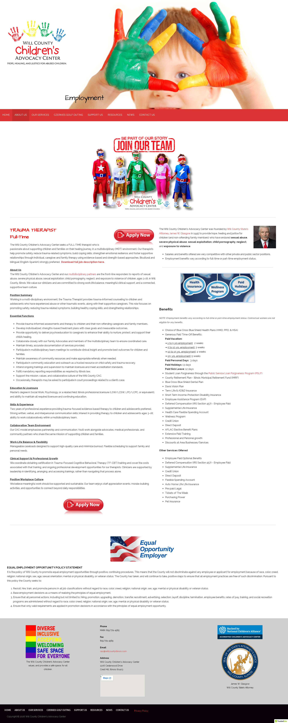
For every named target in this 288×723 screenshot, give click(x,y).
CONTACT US (147, 114)
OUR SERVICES (40, 114)
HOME (6, 114)
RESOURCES (115, 114)
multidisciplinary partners (82, 274)
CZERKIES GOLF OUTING (68, 114)
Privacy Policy (141, 710)
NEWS (130, 114)
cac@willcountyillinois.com (113, 651)
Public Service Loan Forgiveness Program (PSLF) (235, 373)
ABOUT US (21, 114)
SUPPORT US (95, 114)
